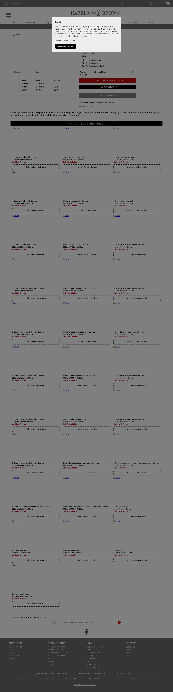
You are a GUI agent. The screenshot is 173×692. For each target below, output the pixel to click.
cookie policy (71, 36)
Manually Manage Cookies (65, 40)
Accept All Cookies (65, 46)
